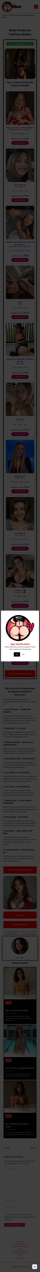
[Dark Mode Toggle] (34, 1266)
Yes (17, 654)
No (23, 654)
